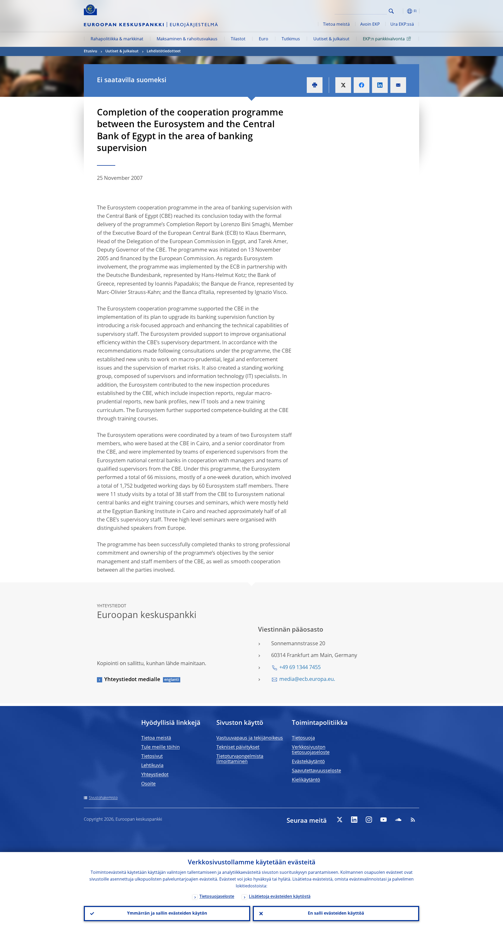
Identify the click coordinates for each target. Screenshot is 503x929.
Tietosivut (152, 756)
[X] (339, 819)
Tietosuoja (303, 738)
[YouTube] (383, 819)
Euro (263, 39)
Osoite (148, 784)
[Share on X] (343, 85)
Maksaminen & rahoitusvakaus (187, 39)
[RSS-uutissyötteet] (413, 819)
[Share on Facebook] (361, 85)
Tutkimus (291, 39)
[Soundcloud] (398, 819)
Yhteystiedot (154, 774)
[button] (400, 11)
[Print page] (314, 85)
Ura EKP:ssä (402, 25)
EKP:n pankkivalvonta (384, 39)
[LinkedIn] (354, 819)
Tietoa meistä (336, 25)
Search (391, 11)
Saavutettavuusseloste (316, 771)
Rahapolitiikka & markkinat (117, 39)
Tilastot (238, 39)
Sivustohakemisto (103, 798)
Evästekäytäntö (308, 761)
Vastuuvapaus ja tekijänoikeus (249, 738)
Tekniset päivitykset (237, 747)
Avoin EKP (370, 25)
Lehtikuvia (152, 765)
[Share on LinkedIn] (380, 85)
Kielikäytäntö (306, 780)
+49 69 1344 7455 (300, 667)
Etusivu (90, 51)
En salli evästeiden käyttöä (336, 913)
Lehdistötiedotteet (164, 51)
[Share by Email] (398, 85)
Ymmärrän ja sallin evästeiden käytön (167, 913)
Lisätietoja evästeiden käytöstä (279, 897)
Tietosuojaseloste (216, 897)
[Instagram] (369, 819)
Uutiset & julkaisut (331, 39)
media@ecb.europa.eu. (307, 679)
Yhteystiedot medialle (132, 679)
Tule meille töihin (160, 747)
